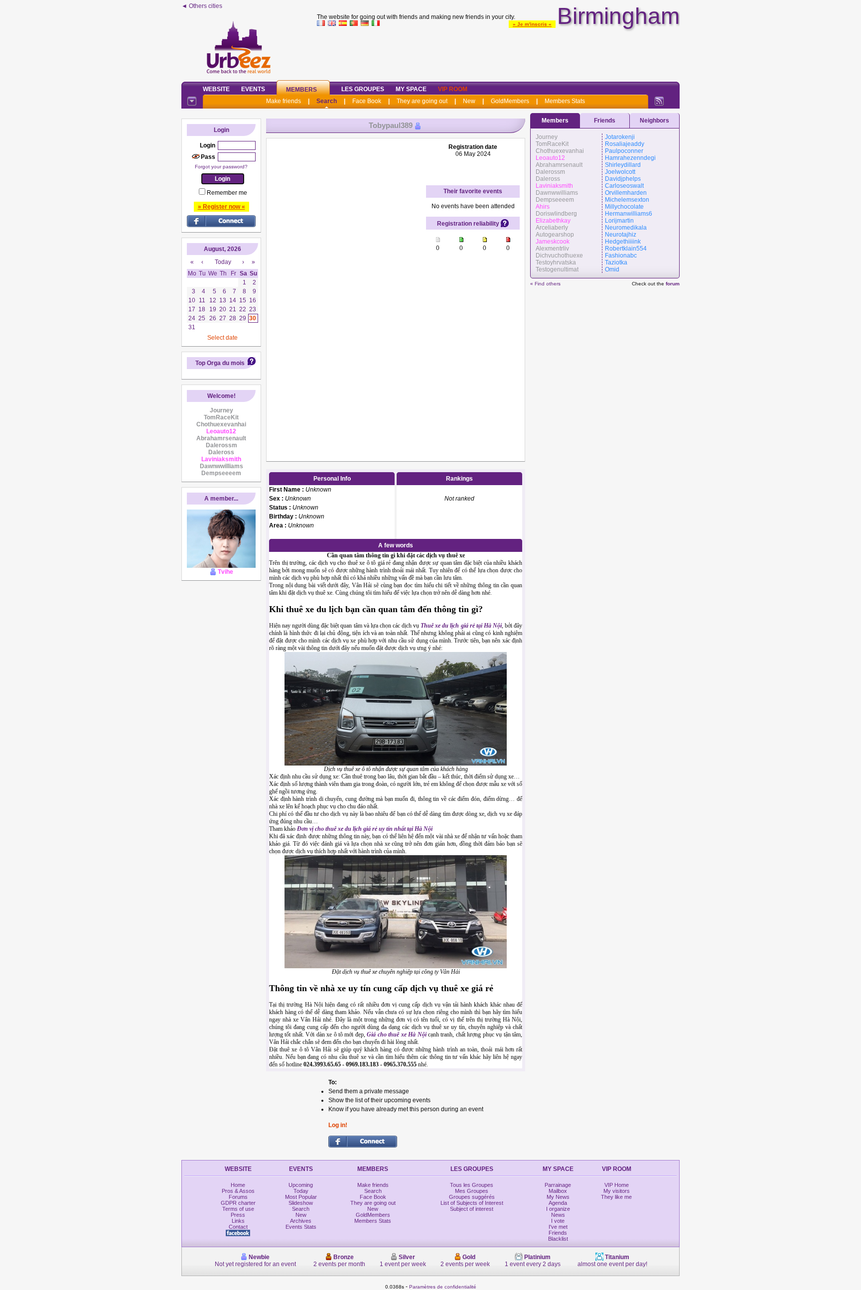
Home (238, 1185)
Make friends (283, 101)
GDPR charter (238, 1203)
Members (301, 89)
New (469, 101)
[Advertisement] (498, 51)
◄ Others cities (201, 5)
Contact (238, 1227)
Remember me (227, 192)
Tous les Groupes (471, 1185)
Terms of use (238, 1209)
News (558, 1215)
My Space (411, 89)
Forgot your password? (221, 166)
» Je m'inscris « (532, 24)
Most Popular (301, 1197)
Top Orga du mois (220, 363)
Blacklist (558, 1239)
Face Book (366, 101)
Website (216, 89)
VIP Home (616, 1185)
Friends (604, 120)
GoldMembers (510, 101)
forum (673, 283)
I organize (558, 1209)
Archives (300, 1221)
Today (300, 1191)
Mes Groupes (471, 1191)
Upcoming (300, 1185)
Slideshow (300, 1203)
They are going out (422, 101)
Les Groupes (362, 89)
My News (558, 1197)
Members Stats (565, 101)
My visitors (616, 1191)
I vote (558, 1221)
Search (326, 101)
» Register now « (221, 206)
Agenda (558, 1203)
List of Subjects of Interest (471, 1203)
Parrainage (558, 1185)
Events (253, 89)
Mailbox (558, 1191)
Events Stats (301, 1227)
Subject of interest (471, 1209)
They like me (616, 1197)
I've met (558, 1227)
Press (238, 1215)
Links (238, 1221)
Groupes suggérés (472, 1197)
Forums (238, 1197)
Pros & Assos (238, 1191)
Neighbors (654, 120)
